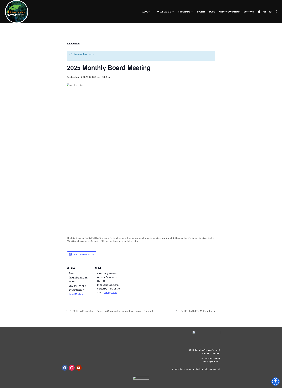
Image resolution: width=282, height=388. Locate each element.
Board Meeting (76, 293)
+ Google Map (110, 292)
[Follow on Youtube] (79, 368)
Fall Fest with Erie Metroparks (196, 311)
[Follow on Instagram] (72, 368)
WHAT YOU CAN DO (229, 12)
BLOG (212, 12)
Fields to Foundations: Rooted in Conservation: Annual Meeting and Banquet (112, 311)
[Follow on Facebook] (65, 368)
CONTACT (249, 12)
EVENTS (201, 12)
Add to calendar (82, 254)
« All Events (73, 43)
